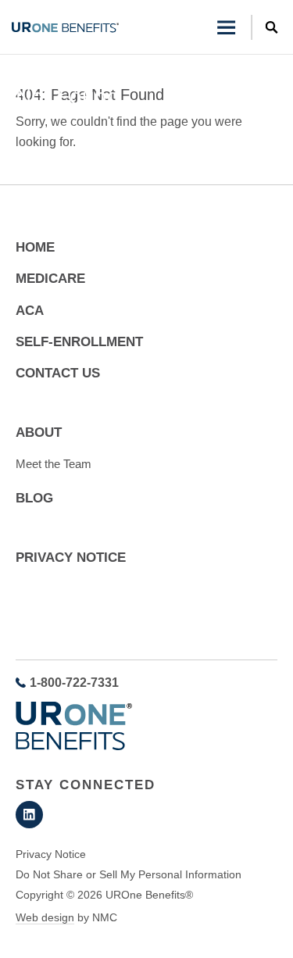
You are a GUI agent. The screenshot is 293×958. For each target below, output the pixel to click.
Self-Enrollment (79, 341)
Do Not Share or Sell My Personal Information (128, 874)
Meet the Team (53, 463)
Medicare (50, 278)
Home (29, 68)
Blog (34, 498)
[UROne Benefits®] (65, 27)
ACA (30, 310)
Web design (45, 917)
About (39, 432)
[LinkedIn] (29, 814)
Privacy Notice (71, 557)
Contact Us (58, 373)
